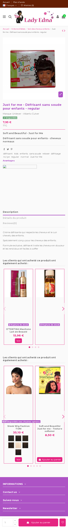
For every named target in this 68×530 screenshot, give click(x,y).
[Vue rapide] (21, 326)
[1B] (18, 438)
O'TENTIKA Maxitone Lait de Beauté (18, 330)
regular (15, 156)
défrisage (56, 153)
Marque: (7, 113)
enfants (24, 153)
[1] (11, 438)
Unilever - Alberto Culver (25, 113)
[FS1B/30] (25, 445)
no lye (6, 156)
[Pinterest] (11, 149)
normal (25, 156)
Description (10, 211)
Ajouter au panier (40, 522)
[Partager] (4, 149)
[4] (11, 445)
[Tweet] (8, 149)
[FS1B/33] (18, 452)
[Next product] (64, 31)
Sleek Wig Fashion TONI (18, 427)
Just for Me (36, 156)
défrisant (8, 153)
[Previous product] (63, 31)
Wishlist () (28, 5)
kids (16, 153)
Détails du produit (14, 218)
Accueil (6, 2)
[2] (25, 438)
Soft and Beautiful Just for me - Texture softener (49, 428)
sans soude (35, 153)
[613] (18, 445)
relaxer (46, 153)
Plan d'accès (19, 2)
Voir (18, 340)
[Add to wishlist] (63, 522)
